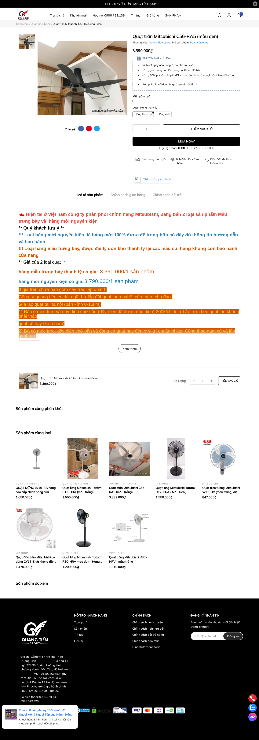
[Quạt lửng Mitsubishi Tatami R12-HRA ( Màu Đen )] (176, 458)
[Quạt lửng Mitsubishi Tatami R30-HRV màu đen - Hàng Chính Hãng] (82, 528)
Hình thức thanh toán (146, 647)
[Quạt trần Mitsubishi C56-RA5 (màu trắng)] (129, 458)
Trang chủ (80, 622)
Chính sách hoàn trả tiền (148, 628)
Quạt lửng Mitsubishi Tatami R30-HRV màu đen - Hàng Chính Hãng (82, 561)
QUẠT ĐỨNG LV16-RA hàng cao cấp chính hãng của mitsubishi (36, 492)
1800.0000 (185, 148)
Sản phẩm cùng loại (33, 432)
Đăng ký (233, 636)
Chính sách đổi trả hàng (148, 634)
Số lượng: (180, 381)
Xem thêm (129, 349)
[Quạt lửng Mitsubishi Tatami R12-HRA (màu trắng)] (82, 458)
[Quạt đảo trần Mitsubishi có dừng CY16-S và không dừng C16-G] (36, 528)
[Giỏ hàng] (238, 15)
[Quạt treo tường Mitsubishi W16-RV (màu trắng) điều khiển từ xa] (222, 458)
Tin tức (78, 634)
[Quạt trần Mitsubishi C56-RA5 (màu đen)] (82, 78)
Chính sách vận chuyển (147, 622)
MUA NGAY (186, 141)
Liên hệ (79, 641)
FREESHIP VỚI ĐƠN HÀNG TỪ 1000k (130, 4)
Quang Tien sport (160, 42)
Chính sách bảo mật (145, 641)
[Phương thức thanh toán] (158, 710)
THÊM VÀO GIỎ (202, 129)
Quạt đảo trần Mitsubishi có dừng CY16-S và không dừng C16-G (36, 561)
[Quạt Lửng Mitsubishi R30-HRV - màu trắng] (129, 528)
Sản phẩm (81, 628)
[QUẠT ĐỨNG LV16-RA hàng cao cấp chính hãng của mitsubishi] (36, 458)
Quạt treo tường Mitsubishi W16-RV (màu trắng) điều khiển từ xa (221, 492)
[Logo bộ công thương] (100, 709)
